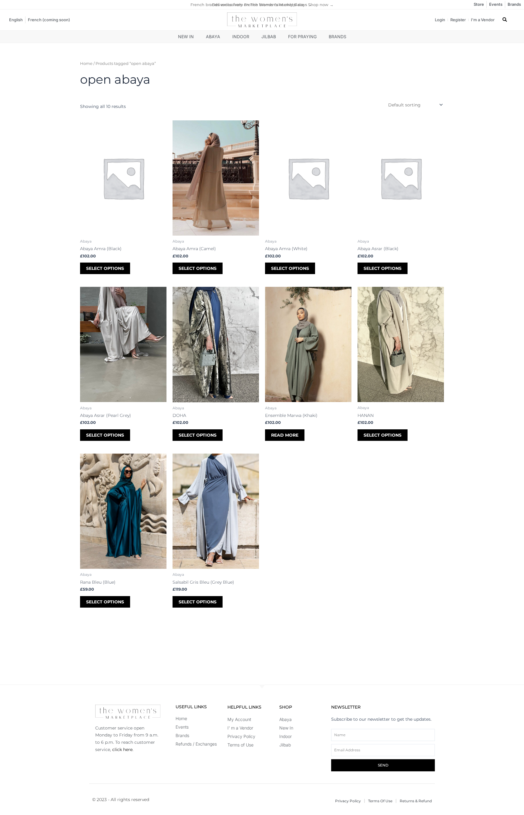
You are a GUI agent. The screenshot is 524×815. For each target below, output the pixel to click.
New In (186, 36)
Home (86, 63)
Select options (105, 268)
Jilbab (268, 36)
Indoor (240, 36)
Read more (284, 435)
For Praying (302, 36)
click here (122, 749)
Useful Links (191, 706)
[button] (505, 20)
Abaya (213, 36)
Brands (337, 36)
